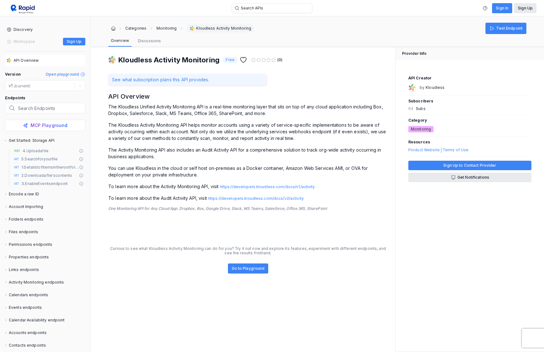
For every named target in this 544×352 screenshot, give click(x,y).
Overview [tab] (120, 40)
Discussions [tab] (149, 40)
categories (135, 28)
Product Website (424, 150)
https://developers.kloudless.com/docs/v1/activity (267, 186)
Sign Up (525, 8)
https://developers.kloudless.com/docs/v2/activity (256, 198)
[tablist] (135, 41)
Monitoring (166, 28)
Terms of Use (455, 150)
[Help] (485, 8)
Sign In (502, 8)
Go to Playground (248, 268)
